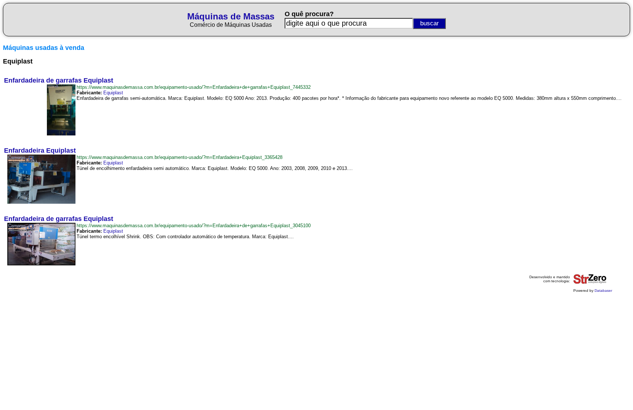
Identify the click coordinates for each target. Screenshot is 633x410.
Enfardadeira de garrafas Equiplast (58, 80)
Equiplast (113, 92)
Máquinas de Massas (230, 16)
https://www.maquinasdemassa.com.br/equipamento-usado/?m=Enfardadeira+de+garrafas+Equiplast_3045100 (194, 225)
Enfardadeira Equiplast (40, 150)
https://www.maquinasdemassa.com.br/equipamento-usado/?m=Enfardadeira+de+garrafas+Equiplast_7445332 (194, 87)
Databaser (603, 291)
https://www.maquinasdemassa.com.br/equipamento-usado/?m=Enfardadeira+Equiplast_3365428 (179, 157)
